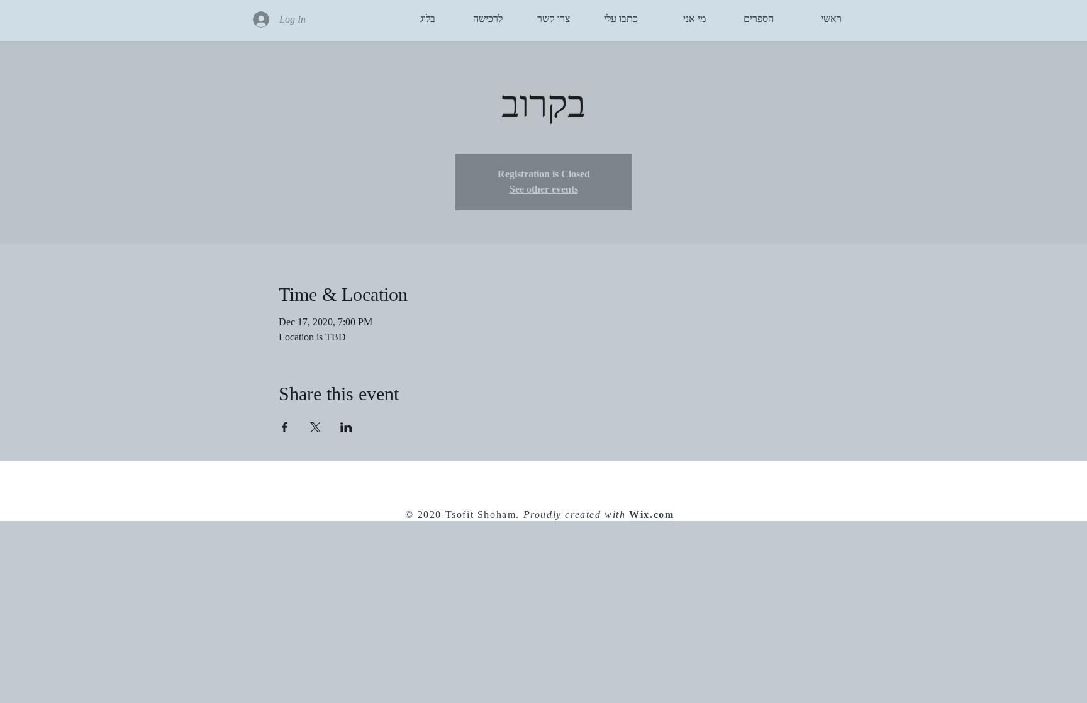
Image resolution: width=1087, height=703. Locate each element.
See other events (544, 189)
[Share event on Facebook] (285, 427)
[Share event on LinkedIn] (346, 427)
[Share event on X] (315, 427)
